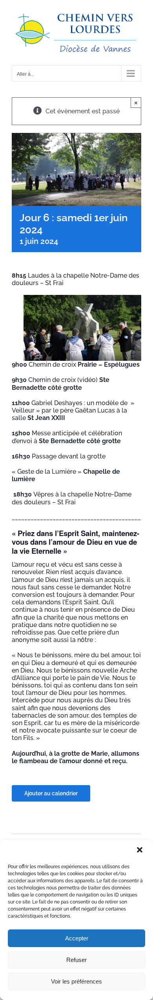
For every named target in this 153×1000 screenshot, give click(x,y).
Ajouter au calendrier (51, 793)
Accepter (76, 938)
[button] (140, 850)
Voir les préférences (76, 981)
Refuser (76, 959)
